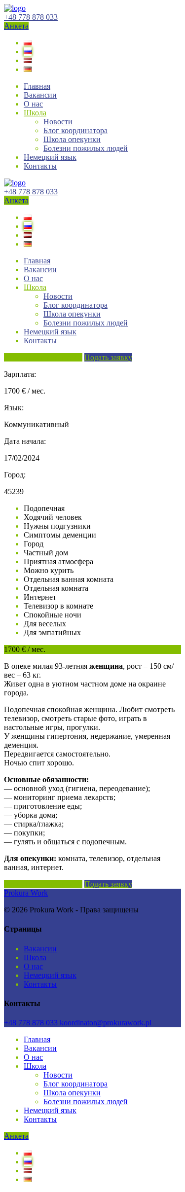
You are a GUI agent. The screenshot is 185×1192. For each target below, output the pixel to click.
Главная (37, 86)
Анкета (16, 26)
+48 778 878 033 (31, 17)
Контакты (40, 166)
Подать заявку (108, 357)
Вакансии (40, 95)
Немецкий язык (50, 157)
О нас (33, 104)
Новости (58, 121)
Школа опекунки (72, 139)
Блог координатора (75, 130)
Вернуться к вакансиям (43, 357)
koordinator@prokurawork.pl (105, 1022)
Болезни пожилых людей (85, 148)
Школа (35, 112)
